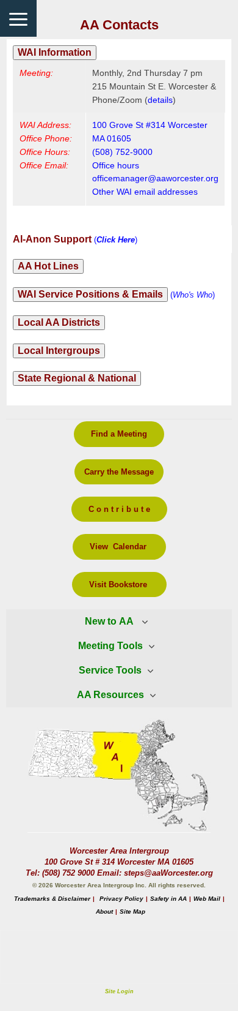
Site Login (119, 991)
